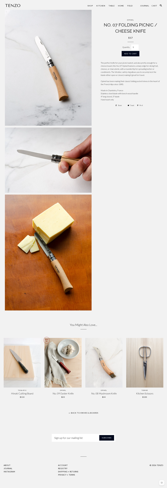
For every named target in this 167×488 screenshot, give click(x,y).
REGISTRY (62, 468)
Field (130, 6)
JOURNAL (8, 468)
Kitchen (100, 6)
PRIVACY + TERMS (66, 475)
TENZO (160, 465)
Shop (90, 6)
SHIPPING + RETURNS (68, 472)
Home (121, 6)
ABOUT (7, 465)
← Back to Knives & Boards (83, 413)
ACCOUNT (63, 465)
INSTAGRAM (9, 472)
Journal (144, 6)
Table (112, 6)
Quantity (126, 47)
